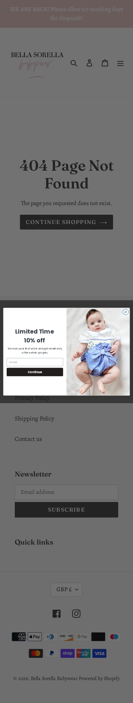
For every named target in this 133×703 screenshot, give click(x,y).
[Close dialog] (125, 311)
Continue (35, 372)
